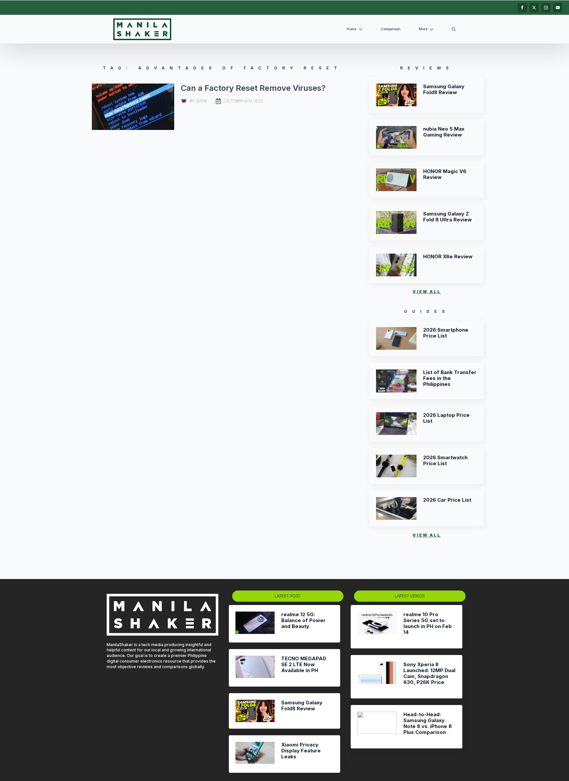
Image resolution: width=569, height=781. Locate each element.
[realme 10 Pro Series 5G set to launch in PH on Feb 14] (376, 627)
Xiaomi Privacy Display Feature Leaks (301, 751)
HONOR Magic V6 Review (444, 174)
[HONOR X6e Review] (396, 265)
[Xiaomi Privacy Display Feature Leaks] (255, 754)
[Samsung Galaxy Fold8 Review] (396, 95)
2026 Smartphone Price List (445, 333)
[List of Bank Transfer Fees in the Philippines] (396, 380)
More (423, 29)
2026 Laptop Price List (446, 418)
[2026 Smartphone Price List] (396, 338)
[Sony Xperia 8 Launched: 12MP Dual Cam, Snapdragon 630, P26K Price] (376, 677)
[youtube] (557, 7)
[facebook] (522, 7)
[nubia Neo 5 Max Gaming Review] (396, 137)
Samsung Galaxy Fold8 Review (443, 89)
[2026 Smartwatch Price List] (396, 466)
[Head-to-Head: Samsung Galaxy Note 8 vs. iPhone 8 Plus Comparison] (376, 727)
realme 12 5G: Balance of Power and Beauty (303, 620)
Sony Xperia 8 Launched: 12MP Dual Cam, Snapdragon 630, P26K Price (429, 673)
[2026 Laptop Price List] (396, 423)
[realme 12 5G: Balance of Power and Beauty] (255, 624)
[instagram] (546, 7)
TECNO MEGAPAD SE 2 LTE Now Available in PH (303, 664)
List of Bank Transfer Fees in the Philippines (449, 378)
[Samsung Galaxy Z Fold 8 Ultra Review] (396, 222)
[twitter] (534, 7)
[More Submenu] (433, 29)
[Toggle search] (453, 29)
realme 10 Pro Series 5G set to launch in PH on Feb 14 (427, 623)
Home (351, 29)
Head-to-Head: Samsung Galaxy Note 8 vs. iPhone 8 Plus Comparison (427, 723)
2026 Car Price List (447, 500)
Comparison (390, 29)
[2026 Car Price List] (396, 508)
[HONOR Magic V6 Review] (396, 179)
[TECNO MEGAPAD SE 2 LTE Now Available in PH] (255, 668)
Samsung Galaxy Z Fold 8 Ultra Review (447, 217)
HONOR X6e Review (448, 257)
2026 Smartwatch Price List (445, 460)
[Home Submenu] (361, 29)
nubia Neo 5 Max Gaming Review (443, 132)
